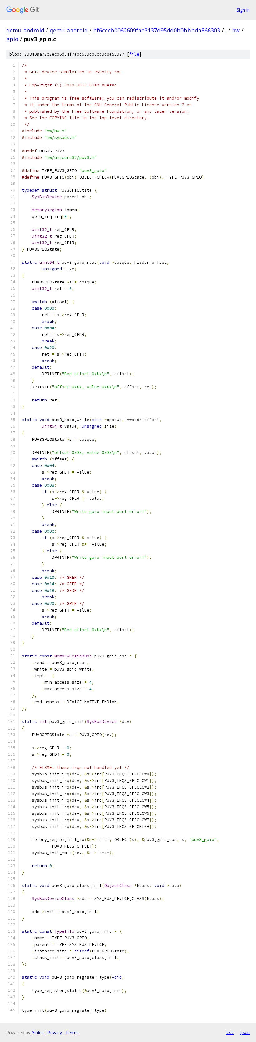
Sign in (243, 10)
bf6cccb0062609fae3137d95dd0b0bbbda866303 (156, 30)
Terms (72, 1032)
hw (236, 30)
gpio (12, 39)
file (134, 54)
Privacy (54, 1032)
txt (230, 1032)
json (245, 1032)
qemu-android (25, 30)
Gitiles (38, 1032)
